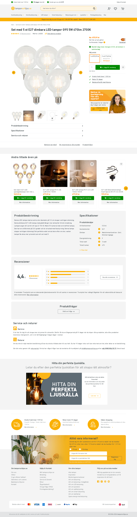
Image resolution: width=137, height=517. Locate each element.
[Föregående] (13, 72)
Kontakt (13, 484)
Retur (42, 482)
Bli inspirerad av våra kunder (69, 145)
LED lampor (44, 15)
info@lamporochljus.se (89, 348)
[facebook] (98, 482)
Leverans (43, 477)
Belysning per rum (71, 15)
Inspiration (71, 475)
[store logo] (21, 8)
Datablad (122, 42)
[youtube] (109, 482)
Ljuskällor (83, 15)
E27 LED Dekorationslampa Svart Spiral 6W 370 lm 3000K (112, 191)
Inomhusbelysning (16, 15)
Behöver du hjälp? (50, 145)
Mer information (32, 295)
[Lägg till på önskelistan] (123, 67)
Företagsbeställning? (47, 489)
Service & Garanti (46, 480)
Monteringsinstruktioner (76, 477)
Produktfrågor (88, 145)
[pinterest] (105, 482)
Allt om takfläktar (74, 494)
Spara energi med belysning (77, 496)
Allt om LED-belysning (75, 484)
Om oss (13, 472)
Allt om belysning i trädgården (78, 482)
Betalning (43, 475)
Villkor (13, 475)
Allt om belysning (74, 480)
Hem (12, 24)
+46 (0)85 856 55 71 (109, 348)
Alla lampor (72, 472)
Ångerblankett (44, 484)
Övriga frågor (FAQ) (46, 487)
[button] (68, 19)
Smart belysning (57, 15)
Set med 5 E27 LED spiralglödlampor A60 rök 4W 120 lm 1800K (24, 191)
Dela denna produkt (54, 34)
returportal (35, 348)
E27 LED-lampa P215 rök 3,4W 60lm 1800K (52, 191)
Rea (105, 15)
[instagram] (102, 482)
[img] (47, 72)
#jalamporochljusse (17, 482)
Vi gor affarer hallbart (18, 477)
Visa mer (84, 250)
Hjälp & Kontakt (121, 2)
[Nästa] (80, 72)
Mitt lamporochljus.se (47, 472)
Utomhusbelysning (31, 15)
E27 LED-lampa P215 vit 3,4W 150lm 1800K (83, 191)
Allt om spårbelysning (75, 489)
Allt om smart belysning (76, 492)
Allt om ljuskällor (74, 487)
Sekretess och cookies (19, 480)
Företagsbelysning (95, 15)
